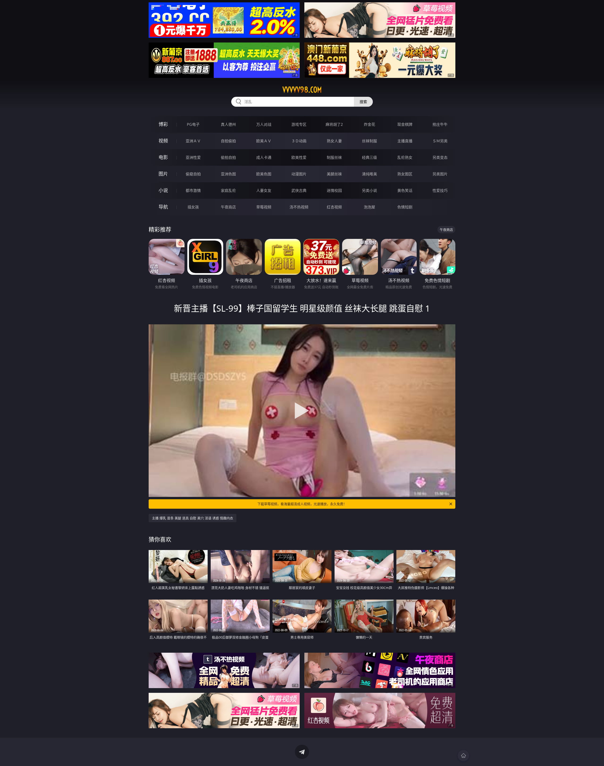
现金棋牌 (404, 124)
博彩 (163, 124)
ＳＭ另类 (440, 141)
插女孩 (193, 207)
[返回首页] (463, 755)
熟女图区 (404, 174)
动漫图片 (298, 174)
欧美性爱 (298, 157)
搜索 (363, 101)
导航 (163, 207)
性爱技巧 (440, 190)
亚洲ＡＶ (193, 141)
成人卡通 (263, 157)
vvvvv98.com (302, 89)
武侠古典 (298, 190)
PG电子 (193, 124)
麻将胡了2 (334, 124)
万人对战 (263, 124)
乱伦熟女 (404, 157)
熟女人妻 (334, 141)
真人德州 (228, 124)
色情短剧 (404, 207)
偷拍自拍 (228, 157)
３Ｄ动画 (298, 141)
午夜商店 (228, 207)
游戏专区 (298, 124)
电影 (163, 157)
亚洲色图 (228, 174)
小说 (163, 190)
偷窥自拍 (193, 174)
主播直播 (404, 141)
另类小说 (369, 190)
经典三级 (369, 157)
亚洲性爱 (193, 157)
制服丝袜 (334, 157)
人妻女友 (263, 190)
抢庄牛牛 (440, 124)
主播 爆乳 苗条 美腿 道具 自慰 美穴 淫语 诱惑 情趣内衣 (192, 518)
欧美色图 (263, 174)
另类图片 (440, 174)
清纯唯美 (369, 174)
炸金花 (369, 124)
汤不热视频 (298, 207)
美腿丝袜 (334, 174)
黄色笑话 (404, 190)
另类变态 (440, 157)
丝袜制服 (369, 141)
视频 (163, 141)
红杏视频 (334, 207)
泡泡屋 (369, 207)
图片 (163, 174)
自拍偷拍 (228, 141)
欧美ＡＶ (263, 141)
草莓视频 (263, 207)
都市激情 (193, 190)
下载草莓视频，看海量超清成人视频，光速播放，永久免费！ (302, 504)
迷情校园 (334, 190)
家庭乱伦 (228, 190)
